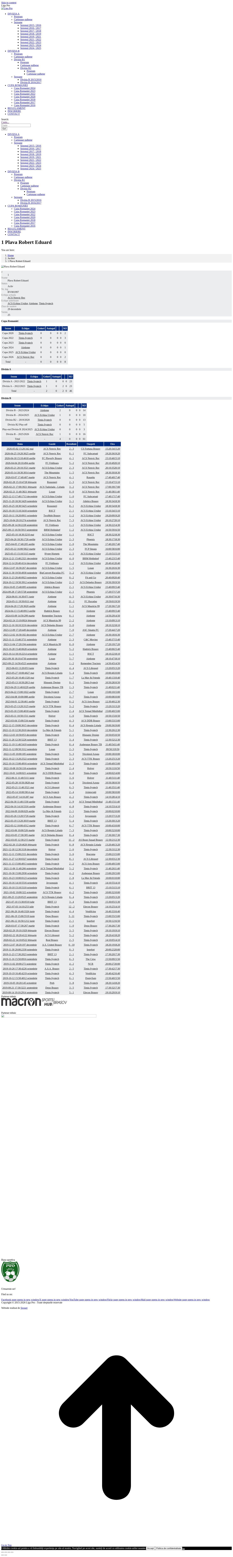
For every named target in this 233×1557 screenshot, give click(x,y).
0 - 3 (71, 949)
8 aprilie (20, 696)
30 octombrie (20, 873)
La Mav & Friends (90, 677)
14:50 (112, 615)
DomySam (90, 978)
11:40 (112, 491)
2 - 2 (71, 620)
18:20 (112, 935)
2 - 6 (71, 849)
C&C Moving (91, 639)
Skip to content (8, 2)
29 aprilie (20, 687)
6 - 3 (71, 959)
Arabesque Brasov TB (52, 687)
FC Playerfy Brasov (52, 458)
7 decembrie (20, 568)
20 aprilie (20, 606)
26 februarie (20, 844)
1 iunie (20, 596)
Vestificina (90, 911)
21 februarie (20, 487)
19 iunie (20, 916)
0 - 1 (71, 453)
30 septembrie (20, 658)
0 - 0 (71, 491)
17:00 (112, 487)
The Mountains (52, 472)
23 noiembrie (20, 577)
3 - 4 (71, 739)
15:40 (112, 558)
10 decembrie (20, 730)
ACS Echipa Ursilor (18, 303)
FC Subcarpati (91, 453)
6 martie (20, 830)
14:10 (112, 797)
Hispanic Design (52, 682)
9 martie (20, 615)
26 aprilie (20, 539)
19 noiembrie (20, 744)
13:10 (112, 620)
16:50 (112, 529)
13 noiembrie (20, 863)
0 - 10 (71, 944)
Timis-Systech (46, 303)
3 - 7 (71, 696)
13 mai (20, 682)
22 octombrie (20, 758)
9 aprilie (20, 811)
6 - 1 (71, 887)
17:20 (112, 591)
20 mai (20, 677)
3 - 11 (71, 916)
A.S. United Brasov (52, 944)
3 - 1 (71, 501)
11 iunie (20, 778)
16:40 (112, 911)
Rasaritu (91, 477)
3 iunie (20, 668)
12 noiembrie (20, 749)
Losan (52, 491)
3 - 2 (71, 487)
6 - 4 (71, 897)
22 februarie (20, 935)
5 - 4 (71, 673)
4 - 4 (71, 668)
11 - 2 (71, 840)
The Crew (91, 959)
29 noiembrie (20, 501)
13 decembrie (20, 496)
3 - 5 (71, 930)
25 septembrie (20, 897)
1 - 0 (71, 496)
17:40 (112, 477)
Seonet (24, 1308)
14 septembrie (20, 992)
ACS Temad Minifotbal (91, 711)
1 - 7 (71, 677)
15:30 (112, 902)
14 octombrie (20, 653)
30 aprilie (20, 801)
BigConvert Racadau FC (52, 572)
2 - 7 (71, 634)
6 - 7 (71, 825)
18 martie (20, 711)
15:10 (112, 458)
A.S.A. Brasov (52, 968)
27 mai (20, 673)
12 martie (20, 825)
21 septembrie (20, 987)
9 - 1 (71, 682)
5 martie (20, 835)
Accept (150, 1548)
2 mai (20, 448)
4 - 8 (71, 806)
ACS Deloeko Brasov (91, 582)
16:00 (112, 549)
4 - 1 (71, 458)
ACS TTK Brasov (52, 706)
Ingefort (91, 921)
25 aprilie (20, 453)
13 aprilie (20, 611)
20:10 (112, 463)
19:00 (112, 725)
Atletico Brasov (91, 501)
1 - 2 (71, 515)
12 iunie (20, 921)
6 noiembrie (20, 868)
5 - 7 (71, 658)
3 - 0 (71, 625)
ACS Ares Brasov (91, 701)
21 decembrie (20, 558)
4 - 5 (71, 596)
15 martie (20, 553)
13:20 (112, 668)
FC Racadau (90, 601)
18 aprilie (20, 458)
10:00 (112, 673)
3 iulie (20, 906)
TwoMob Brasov (52, 515)
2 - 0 (71, 544)
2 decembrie (20, 634)
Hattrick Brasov (52, 611)
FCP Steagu (91, 549)
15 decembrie (20, 725)
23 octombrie (20, 878)
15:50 (112, 959)
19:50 (112, 572)
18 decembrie (20, 849)
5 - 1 (71, 730)
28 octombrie (20, 649)
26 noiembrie (20, 739)
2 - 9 (71, 801)
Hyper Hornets (52, 553)
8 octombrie (19, 768)
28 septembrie (20, 525)
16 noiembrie (20, 959)
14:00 (112, 773)
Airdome (33, 303)
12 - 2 (71, 906)
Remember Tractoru (52, 615)
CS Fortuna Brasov (90, 448)
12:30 (112, 701)
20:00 (112, 949)
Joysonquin (90, 816)
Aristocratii (90, 792)
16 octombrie (20, 763)
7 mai (20, 797)
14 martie (20, 472)
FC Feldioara (52, 463)
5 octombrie (20, 587)
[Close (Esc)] (2, 1552)
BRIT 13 (52, 739)
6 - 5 (71, 787)
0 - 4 (71, 725)
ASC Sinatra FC (90, 630)
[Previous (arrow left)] (2, 1555)
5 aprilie (20, 544)
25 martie (20, 706)
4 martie (20, 720)
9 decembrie (20, 630)
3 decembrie (20, 735)
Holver (52, 716)
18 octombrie (20, 510)
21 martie (20, 467)
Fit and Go (90, 577)
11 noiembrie (20, 639)
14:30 (112, 525)
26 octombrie (20, 968)
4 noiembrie (19, 644)
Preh (52, 983)
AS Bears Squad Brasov (90, 840)
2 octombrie (20, 892)
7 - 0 (71, 630)
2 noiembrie (19, 964)
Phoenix (91, 539)
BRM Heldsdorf (52, 529)
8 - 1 (71, 506)
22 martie (20, 549)
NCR (90, 964)
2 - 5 (71, 553)
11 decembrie (20, 854)
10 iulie (20, 902)
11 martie (20, 716)
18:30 (112, 472)
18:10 (112, 625)
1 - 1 (71, 525)
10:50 (112, 682)
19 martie (20, 820)
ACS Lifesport (90, 668)
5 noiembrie (19, 754)
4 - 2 (71, 797)
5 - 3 (71, 754)
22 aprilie (20, 692)
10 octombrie (20, 887)
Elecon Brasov (90, 906)
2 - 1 (71, 510)
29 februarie (20, 930)
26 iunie (20, 911)
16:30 (112, 568)
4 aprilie (20, 463)
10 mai (20, 534)
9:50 (112, 749)
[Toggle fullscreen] (9, 1552)
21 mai (20, 787)
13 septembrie (20, 529)
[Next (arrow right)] (5, 1555)
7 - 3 (71, 520)
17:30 (112, 835)
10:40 (112, 677)
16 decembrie (20, 625)
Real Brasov (52, 940)
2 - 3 (71, 448)
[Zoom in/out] (12, 1552)
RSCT (52, 510)
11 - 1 (71, 601)
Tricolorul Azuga (52, 696)
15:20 (112, 448)
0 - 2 (71, 577)
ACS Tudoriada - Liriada (52, 487)
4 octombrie (20, 520)
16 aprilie (20, 806)
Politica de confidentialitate (168, 1548)
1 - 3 (71, 687)
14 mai (20, 792)
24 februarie (20, 620)
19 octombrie (20, 973)
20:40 (112, 563)
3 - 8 (71, 983)
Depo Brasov (52, 916)
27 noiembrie (20, 859)
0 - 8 (71, 844)
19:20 (112, 453)
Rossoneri (52, 482)
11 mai (20, 601)
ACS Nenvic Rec (16, 297)
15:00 (112, 692)
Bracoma (90, 854)
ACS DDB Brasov (90, 720)
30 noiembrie (20, 572)
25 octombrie (20, 506)
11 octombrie (20, 515)
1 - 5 (71, 472)
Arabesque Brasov (52, 806)
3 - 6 (71, 778)
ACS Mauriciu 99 (91, 606)
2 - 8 (71, 878)
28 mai (20, 782)
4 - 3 (71, 720)
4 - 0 (71, 558)
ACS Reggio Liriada (52, 673)
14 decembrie (20, 563)
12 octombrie (20, 582)
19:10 (112, 930)
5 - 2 (71, 463)
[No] (183, 1549)
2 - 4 (71, 711)
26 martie (20, 816)
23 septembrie (20, 663)
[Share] (5, 1552)
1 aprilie (20, 701)
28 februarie (20, 482)
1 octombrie (20, 773)
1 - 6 (71, 716)
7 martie (20, 477)
